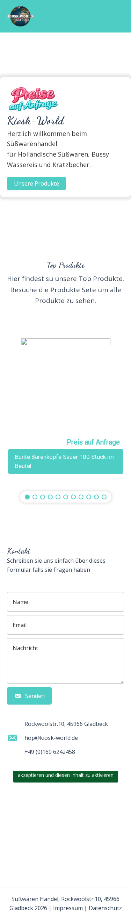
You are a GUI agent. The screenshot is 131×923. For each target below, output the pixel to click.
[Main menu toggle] (123, 16)
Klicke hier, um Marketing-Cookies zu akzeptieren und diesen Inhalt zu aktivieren (66, 771)
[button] (36, 183)
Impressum (68, 908)
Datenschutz (105, 908)
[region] (65, 410)
